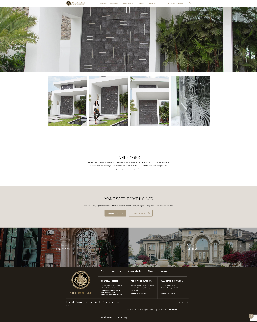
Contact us (116, 271)
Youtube (115, 302)
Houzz (68, 305)
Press (103, 271)
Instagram (88, 302)
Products (163, 271)
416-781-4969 (115, 290)
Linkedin (97, 302)
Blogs (150, 271)
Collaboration (106, 317)
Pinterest (106, 302)
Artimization (172, 309)
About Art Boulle (134, 271)
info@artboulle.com (115, 294)
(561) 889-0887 (172, 293)
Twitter (79, 302)
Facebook (70, 302)
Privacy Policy (121, 317)
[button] (115, 213)
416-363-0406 (109, 292)
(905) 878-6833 (142, 293)
